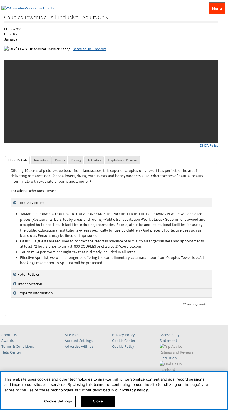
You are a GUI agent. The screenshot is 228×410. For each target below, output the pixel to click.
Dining (76, 160)
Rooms (60, 160)
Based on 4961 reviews (89, 48)
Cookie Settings (58, 401)
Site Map (72, 334)
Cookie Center (123, 340)
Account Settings (79, 340)
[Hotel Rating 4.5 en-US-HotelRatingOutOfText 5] (124, 18)
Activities (94, 160)
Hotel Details (17, 160)
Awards (7, 340)
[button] (15, 101)
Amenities (41, 160)
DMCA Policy (209, 145)
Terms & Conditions (17, 346)
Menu (217, 8)
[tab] (17, 160)
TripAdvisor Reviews (122, 160)
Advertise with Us (79, 346)
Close (98, 401)
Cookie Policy (123, 346)
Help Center (11, 352)
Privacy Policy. (135, 390)
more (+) (86, 181)
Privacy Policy (123, 334)
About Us (9, 334)
